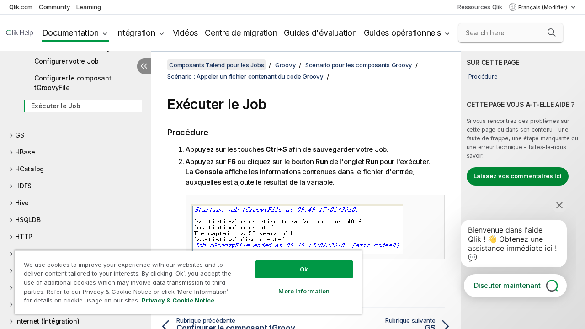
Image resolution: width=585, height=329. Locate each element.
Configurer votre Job (66, 61)
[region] (188, 282)
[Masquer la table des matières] (144, 66)
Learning (88, 7)
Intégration (135, 32)
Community (54, 7)
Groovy (285, 65)
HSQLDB (28, 219)
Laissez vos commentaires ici (517, 176)
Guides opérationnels (402, 32)
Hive (22, 203)
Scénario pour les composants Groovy (358, 65)
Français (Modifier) (543, 7)
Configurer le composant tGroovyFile (72, 82)
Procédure (483, 76)
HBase (25, 152)
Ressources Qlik (479, 7)
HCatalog (29, 169)
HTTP (23, 236)
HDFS (23, 186)
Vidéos (185, 32)
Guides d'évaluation (320, 32)
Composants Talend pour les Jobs (216, 65)
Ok (304, 269)
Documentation (70, 32)
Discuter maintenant (507, 285)
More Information (304, 291)
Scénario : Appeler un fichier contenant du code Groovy (245, 76)
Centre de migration (241, 32)
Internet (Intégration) (47, 321)
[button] (551, 32)
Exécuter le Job (55, 106)
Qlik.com (20, 7)
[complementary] (523, 190)
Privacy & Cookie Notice (178, 300)
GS (19, 135)
